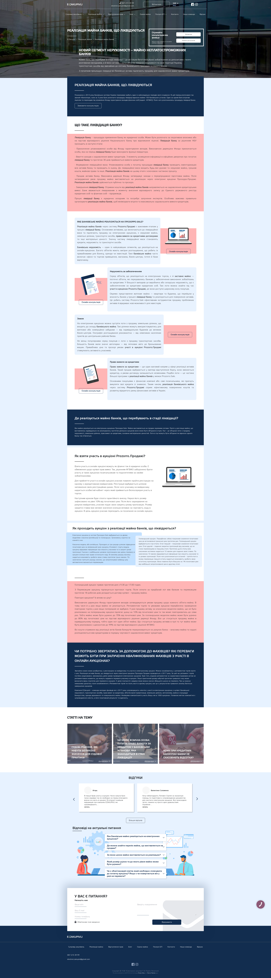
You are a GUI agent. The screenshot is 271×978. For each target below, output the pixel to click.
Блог (131, 14)
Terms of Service (151, 973)
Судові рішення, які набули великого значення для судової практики (89, 744)
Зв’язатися (156, 4)
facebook (192, 4)
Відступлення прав (115, 14)
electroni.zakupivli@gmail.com (122, 6)
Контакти (174, 14)
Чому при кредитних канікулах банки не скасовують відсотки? (181, 744)
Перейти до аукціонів (188, 40)
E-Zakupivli (71, 39)
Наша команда (189, 14)
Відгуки (202, 14)
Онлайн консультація (178, 251)
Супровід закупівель (74, 14)
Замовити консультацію (88, 106)
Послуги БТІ (160, 14)
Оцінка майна (145, 14)
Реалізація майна (95, 14)
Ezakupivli (74, 4)
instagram (196, 4)
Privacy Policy (141, 973)
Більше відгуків (135, 820)
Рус (174, 6)
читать (87, 807)
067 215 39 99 (128, 3)
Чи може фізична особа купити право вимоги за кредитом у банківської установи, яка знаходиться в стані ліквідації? (135, 744)
